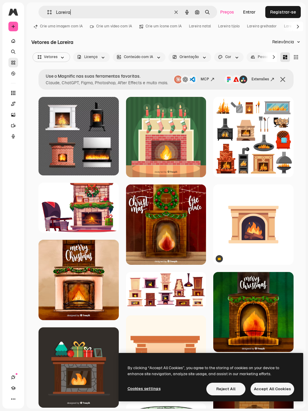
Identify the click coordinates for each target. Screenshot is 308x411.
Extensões (260, 79)
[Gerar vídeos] (13, 125)
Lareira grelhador (262, 26)
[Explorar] (13, 73)
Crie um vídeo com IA (114, 26)
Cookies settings (144, 388)
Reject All (226, 388)
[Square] (296, 57)
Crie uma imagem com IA (61, 26)
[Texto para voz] (13, 136)
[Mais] (13, 399)
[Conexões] (13, 377)
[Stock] (13, 62)
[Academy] (13, 388)
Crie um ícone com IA (164, 26)
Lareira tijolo (229, 26)
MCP (205, 79)
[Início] (13, 41)
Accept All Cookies (272, 388)
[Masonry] (285, 57)
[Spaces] (13, 104)
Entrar (249, 12)
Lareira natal (200, 26)
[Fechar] (282, 79)
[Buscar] (13, 52)
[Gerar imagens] (13, 114)
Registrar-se (283, 12)
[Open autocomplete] (47, 12)
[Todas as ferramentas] (13, 93)
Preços (227, 12)
